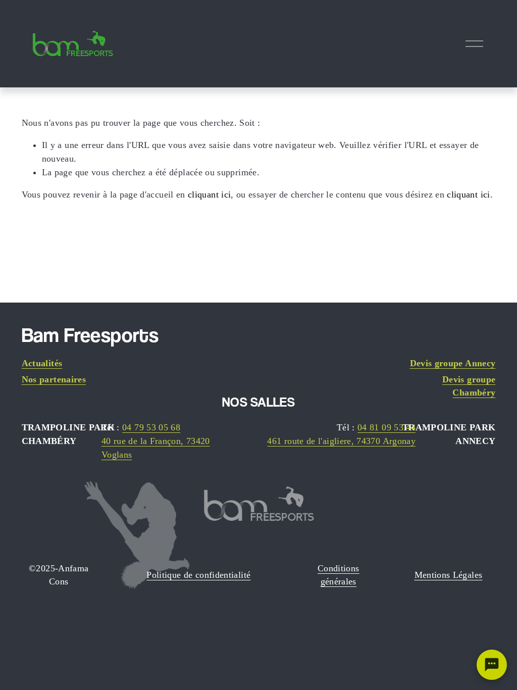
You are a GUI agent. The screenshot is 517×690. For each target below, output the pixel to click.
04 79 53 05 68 (151, 427)
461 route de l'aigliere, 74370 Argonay (341, 441)
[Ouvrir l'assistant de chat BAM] (492, 665)
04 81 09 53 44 (386, 427)
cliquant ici (209, 194)
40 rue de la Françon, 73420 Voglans (155, 448)
